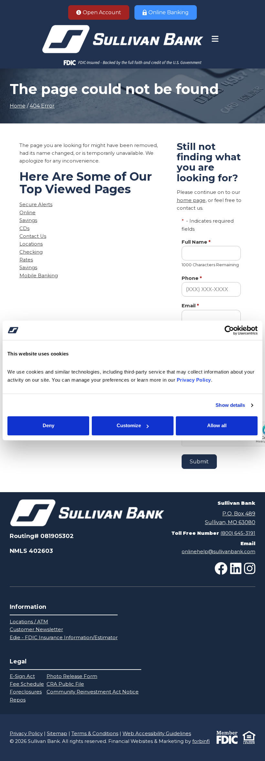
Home (18, 106)
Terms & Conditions (94, 733)
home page (191, 200)
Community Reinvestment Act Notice (93, 692)
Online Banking (168, 12)
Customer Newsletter (36, 629)
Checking (31, 252)
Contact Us (32, 236)
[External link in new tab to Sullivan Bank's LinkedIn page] (235, 568)
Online (27, 213)
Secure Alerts (35, 204)
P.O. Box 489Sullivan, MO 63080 (230, 518)
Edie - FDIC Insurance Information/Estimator (64, 637)
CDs (24, 228)
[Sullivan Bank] (122, 39)
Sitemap (57, 733)
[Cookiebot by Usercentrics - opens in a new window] (229, 330)
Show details (230, 405)
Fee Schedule (27, 684)
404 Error (42, 106)
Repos (18, 700)
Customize (129, 425)
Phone (192, 278)
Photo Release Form (72, 676)
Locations (31, 244)
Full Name (196, 242)
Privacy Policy (26, 733)
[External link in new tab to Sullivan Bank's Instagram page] (249, 568)
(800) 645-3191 (237, 533)
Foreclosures (26, 692)
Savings (28, 220)
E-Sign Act (22, 676)
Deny (48, 425)
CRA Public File (65, 684)
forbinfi (201, 741)
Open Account (102, 12)
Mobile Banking (38, 276)
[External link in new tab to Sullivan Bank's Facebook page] (221, 568)
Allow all (217, 425)
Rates (26, 260)
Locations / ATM (29, 622)
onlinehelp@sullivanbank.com (218, 552)
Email (190, 306)
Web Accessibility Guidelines (156, 733)
